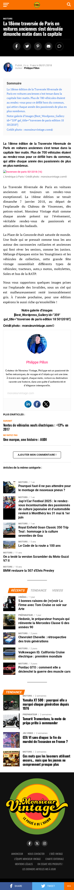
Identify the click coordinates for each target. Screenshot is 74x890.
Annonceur (17, 854)
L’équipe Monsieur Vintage (27, 859)
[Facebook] (37, 404)
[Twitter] (46, 404)
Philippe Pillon (31, 68)
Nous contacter (36, 854)
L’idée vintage (56, 854)
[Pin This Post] (37, 46)
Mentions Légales (24, 864)
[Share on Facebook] (16, 46)
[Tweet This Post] (26, 46)
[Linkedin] (28, 404)
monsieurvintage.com (20, 393)
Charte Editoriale (54, 859)
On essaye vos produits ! (50, 864)
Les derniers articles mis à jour (39, 869)
